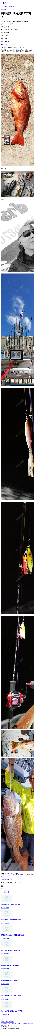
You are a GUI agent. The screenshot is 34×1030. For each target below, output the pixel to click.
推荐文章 (6, 891)
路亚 (10, 1023)
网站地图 (3, 9)
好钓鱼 (10, 873)
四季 (27, 1023)
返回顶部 (16, 1026)
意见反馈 (9, 1026)
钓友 (17, 51)
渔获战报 (6, 6)
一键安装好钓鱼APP (6, 879)
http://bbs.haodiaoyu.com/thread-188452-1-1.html (13, 875)
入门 (2, 1023)
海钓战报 (11, 6)
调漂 (4, 1023)
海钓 (13, 1023)
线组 (2, 44)
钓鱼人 (3, 3)
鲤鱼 (6, 1025)
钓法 (30, 1023)
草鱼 (3, 1025)
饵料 (7, 1023)
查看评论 (6, 892)
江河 (22, 1023)
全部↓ (9, 1025)
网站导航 (3, 1026)
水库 (16, 1023)
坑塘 (19, 1023)
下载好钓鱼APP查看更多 (7, 1022)
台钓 (24, 1023)
